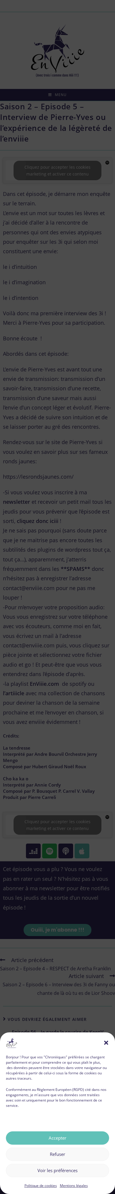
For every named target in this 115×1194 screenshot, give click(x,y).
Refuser (57, 1154)
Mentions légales (74, 1185)
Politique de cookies (40, 1185)
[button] (106, 1043)
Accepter (57, 1138)
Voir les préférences (57, 1170)
